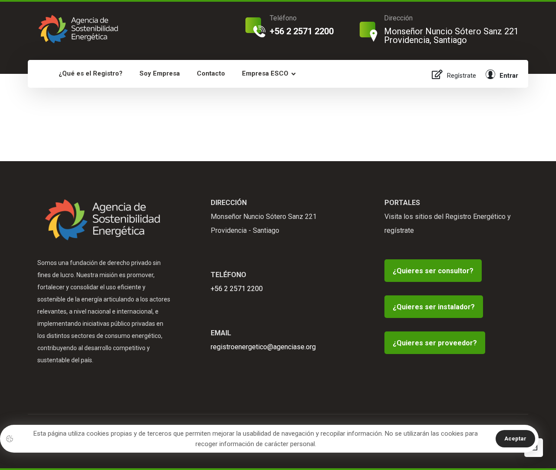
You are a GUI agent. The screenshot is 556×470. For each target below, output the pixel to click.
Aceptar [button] (515, 438)
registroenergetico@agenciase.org (263, 347)
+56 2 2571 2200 (237, 289)
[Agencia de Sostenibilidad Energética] (78, 29)
